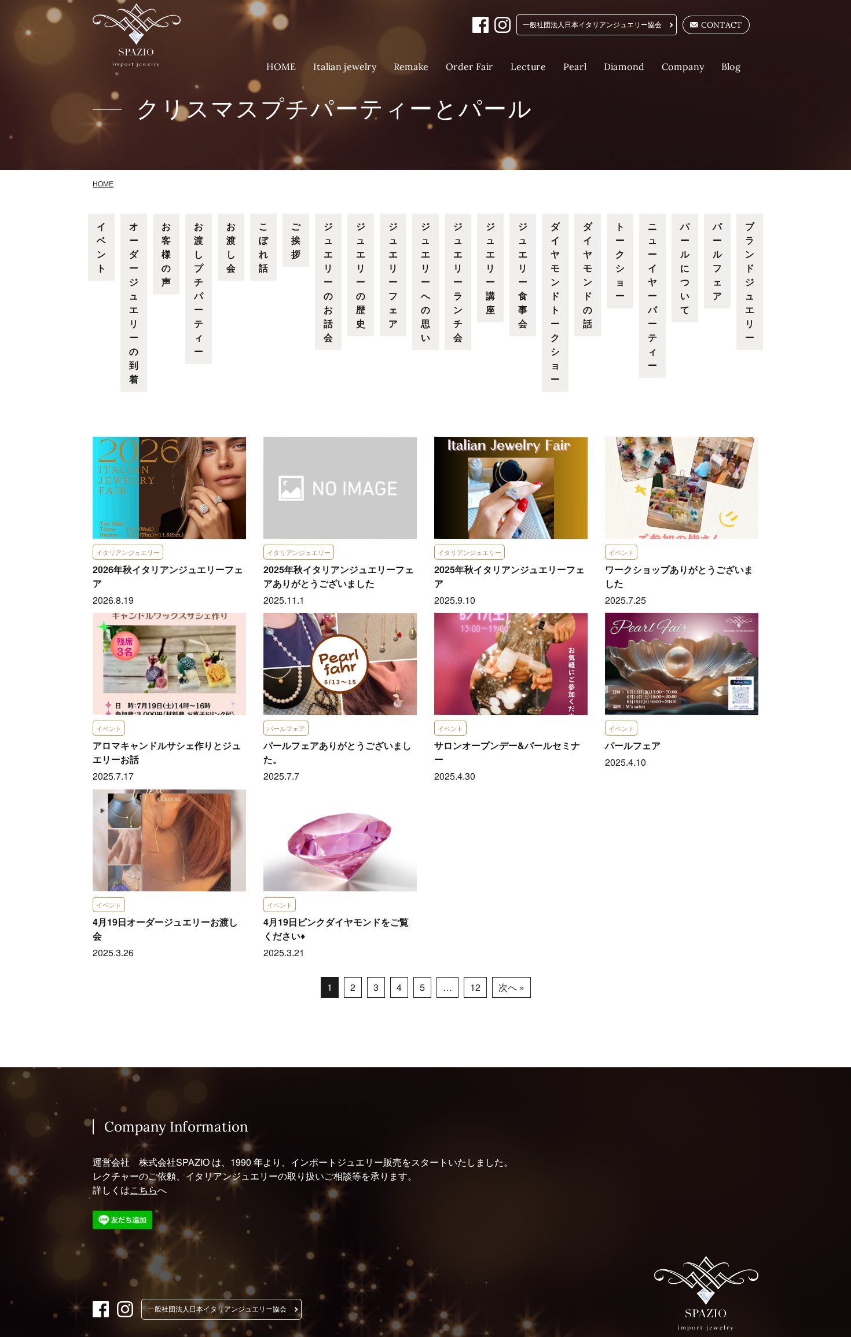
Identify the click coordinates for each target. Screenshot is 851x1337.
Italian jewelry (344, 66)
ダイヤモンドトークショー (555, 302)
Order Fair (469, 66)
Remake (411, 66)
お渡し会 (231, 246)
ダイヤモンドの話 (587, 274)
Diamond (624, 66)
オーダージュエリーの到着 (133, 302)
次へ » (511, 987)
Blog (731, 66)
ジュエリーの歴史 (360, 274)
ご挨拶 (295, 239)
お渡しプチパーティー (198, 288)
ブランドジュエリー (749, 281)
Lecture (528, 66)
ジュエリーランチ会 (458, 281)
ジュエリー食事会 (522, 274)
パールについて (684, 267)
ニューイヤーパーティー (652, 295)
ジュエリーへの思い (425, 281)
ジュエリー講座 (490, 267)
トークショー (620, 260)
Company (683, 66)
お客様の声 (166, 253)
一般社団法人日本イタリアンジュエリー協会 (592, 25)
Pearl (574, 66)
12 (474, 987)
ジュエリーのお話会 (328, 281)
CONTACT (721, 25)
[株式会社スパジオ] (144, 35)
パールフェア (717, 260)
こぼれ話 (263, 246)
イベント (101, 246)
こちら (143, 1189)
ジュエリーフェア (393, 274)
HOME (281, 66)
